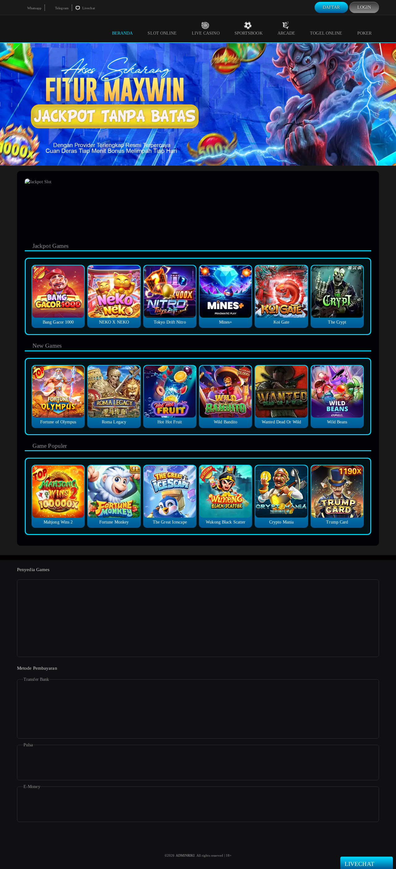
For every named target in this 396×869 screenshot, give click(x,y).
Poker (364, 33)
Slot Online (162, 33)
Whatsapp (33, 8)
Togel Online (326, 33)
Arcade (286, 33)
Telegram (61, 8)
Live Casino (206, 33)
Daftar (331, 7)
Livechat (88, 8)
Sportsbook (249, 33)
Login (364, 7)
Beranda (122, 33)
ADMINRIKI (185, 855)
